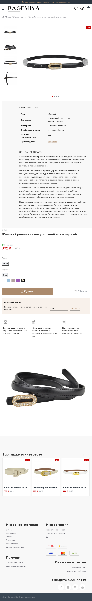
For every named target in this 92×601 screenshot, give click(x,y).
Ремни (8, 17)
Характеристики (28, 107)
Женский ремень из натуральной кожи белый (75, 487)
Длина (4, 258)
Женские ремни (19, 17)
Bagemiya (52, 141)
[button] (23, 62)
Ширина (5, 269)
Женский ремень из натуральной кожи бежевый (16, 487)
